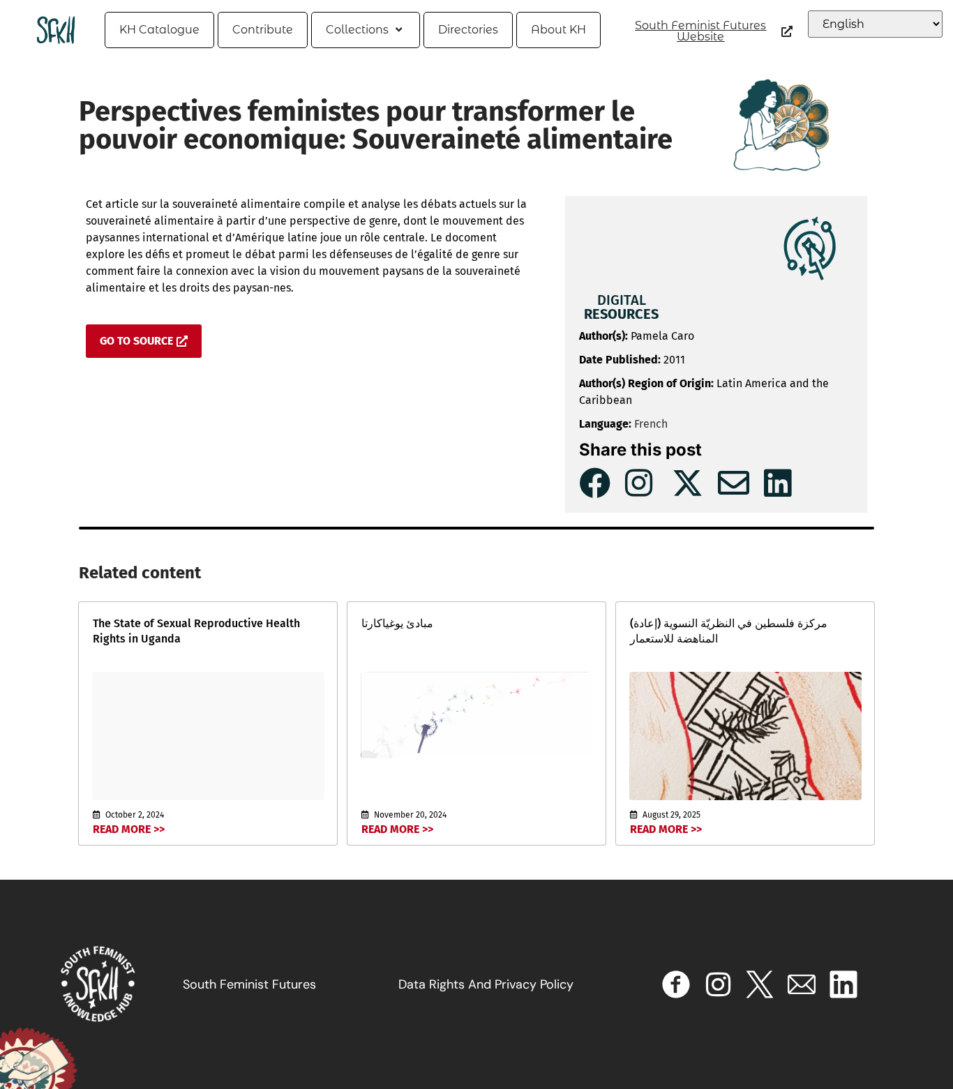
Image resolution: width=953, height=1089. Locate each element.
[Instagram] (718, 984)
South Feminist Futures (249, 984)
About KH (558, 29)
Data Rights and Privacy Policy (485, 984)
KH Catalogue (159, 29)
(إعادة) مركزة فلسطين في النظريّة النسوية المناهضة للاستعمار (728, 631)
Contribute (262, 29)
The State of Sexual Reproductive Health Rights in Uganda (196, 631)
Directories (468, 29)
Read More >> (129, 829)
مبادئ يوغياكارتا (397, 623)
